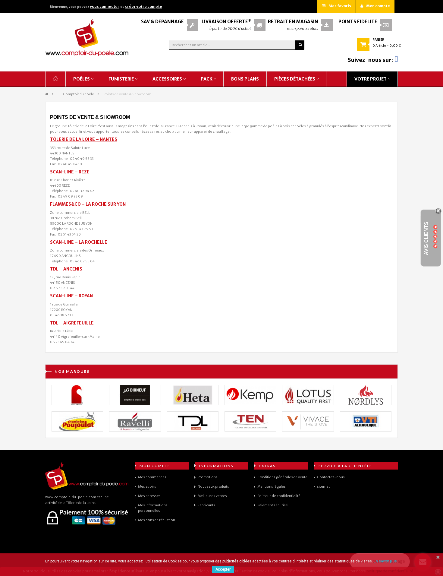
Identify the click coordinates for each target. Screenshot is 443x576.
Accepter (223, 569)
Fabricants (206, 505)
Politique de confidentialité (278, 496)
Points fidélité (357, 21)
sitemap (324, 486)
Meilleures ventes (212, 496)
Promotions (208, 477)
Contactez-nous (331, 477)
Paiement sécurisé (272, 505)
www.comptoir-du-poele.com (70, 497)
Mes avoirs (147, 486)
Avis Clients (426, 238)
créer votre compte (143, 6)
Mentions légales (271, 486)
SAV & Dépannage (162, 21)
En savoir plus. (386, 561)
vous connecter (104, 6)
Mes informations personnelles (153, 508)
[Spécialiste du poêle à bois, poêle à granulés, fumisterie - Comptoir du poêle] (87, 37)
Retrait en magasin (293, 21)
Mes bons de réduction (156, 520)
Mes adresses (149, 496)
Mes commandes (152, 477)
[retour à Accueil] (46, 94)
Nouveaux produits (213, 486)
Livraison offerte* (226, 21)
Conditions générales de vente (282, 477)
